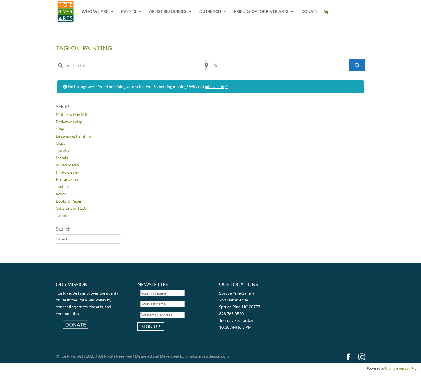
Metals (62, 157)
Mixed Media (67, 164)
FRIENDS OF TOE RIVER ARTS (261, 11)
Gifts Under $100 (71, 208)
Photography (67, 172)
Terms (61, 215)
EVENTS (128, 11)
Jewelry (63, 150)
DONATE (309, 11)
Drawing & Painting (73, 136)
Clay (60, 128)
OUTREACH (210, 11)
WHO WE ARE (95, 11)
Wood (61, 193)
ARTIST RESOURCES (167, 11)
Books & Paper (69, 201)
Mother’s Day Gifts (72, 114)
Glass (60, 143)
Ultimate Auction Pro (401, 368)
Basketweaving (69, 121)
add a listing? (216, 86)
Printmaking (67, 179)
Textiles (62, 186)
